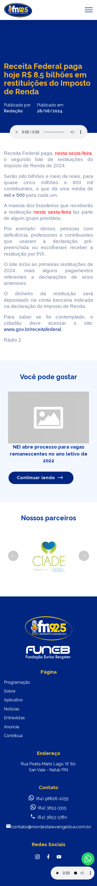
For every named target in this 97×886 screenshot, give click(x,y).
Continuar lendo (36, 477)
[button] (13, 556)
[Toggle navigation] (89, 9)
